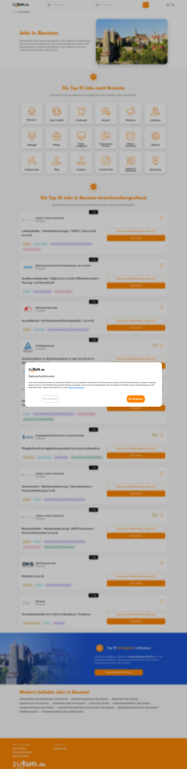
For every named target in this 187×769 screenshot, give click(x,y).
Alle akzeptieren (135, 399)
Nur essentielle (50, 399)
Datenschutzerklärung (76, 387)
